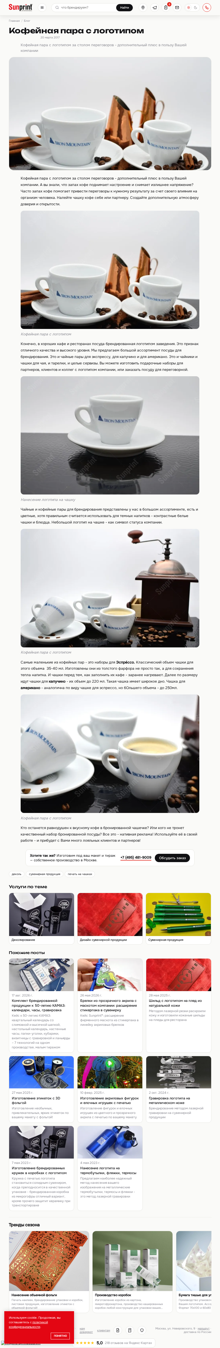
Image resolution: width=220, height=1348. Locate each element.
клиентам (103, 1330)
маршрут (204, 1328)
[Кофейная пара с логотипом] (110, 327)
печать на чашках (80, 874)
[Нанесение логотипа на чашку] (110, 493)
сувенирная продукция (44, 874)
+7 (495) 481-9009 (135, 857)
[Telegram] (154, 7)
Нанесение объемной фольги (34, 1295)
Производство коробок (113, 1295)
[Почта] (177, 7)
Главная (14, 21)
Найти (124, 7)
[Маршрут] (143, 7)
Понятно (60, 1336)
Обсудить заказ (172, 858)
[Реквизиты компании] (117, 1330)
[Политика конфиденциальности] (142, 1330)
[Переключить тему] (192, 7)
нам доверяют (86, 1330)
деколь (16, 874)
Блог (27, 21)
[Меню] (42, 7)
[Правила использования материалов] (130, 1330)
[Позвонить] (207, 7)
